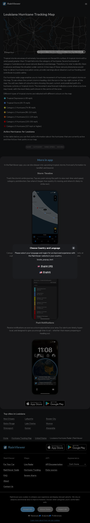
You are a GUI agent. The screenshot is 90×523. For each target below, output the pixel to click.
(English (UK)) (47, 266)
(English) (47, 272)
